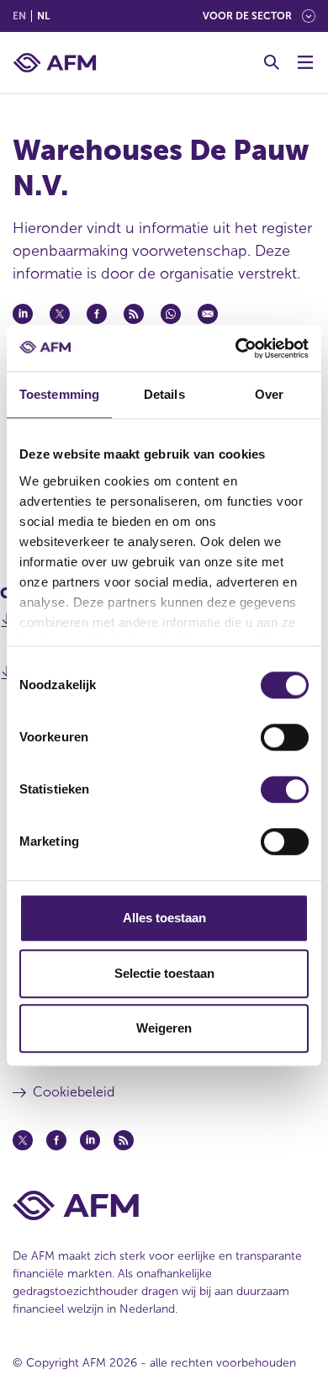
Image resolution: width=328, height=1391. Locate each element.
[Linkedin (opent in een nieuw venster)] (90, 1140)
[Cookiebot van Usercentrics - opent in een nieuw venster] (236, 348)
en (19, 16)
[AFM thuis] (55, 62)
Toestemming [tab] (59, 394)
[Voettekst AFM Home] (164, 1205)
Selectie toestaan (164, 973)
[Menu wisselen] (305, 62)
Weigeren (164, 1028)
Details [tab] (164, 394)
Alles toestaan (164, 918)
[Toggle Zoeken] (272, 62)
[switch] (285, 737)
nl (43, 16)
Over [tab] (269, 394)
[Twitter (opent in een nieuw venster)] (23, 1140)
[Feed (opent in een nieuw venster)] (124, 1140)
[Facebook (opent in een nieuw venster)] (56, 1140)
